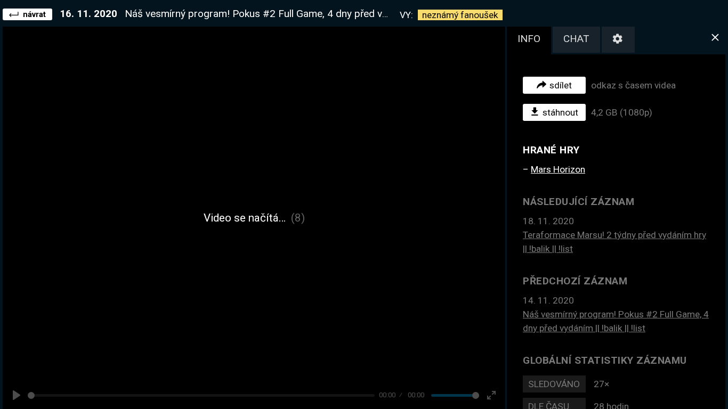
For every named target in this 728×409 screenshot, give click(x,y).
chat (576, 38)
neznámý (460, 15)
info (528, 38)
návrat (34, 14)
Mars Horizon (558, 169)
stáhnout (560, 112)
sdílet (560, 85)
